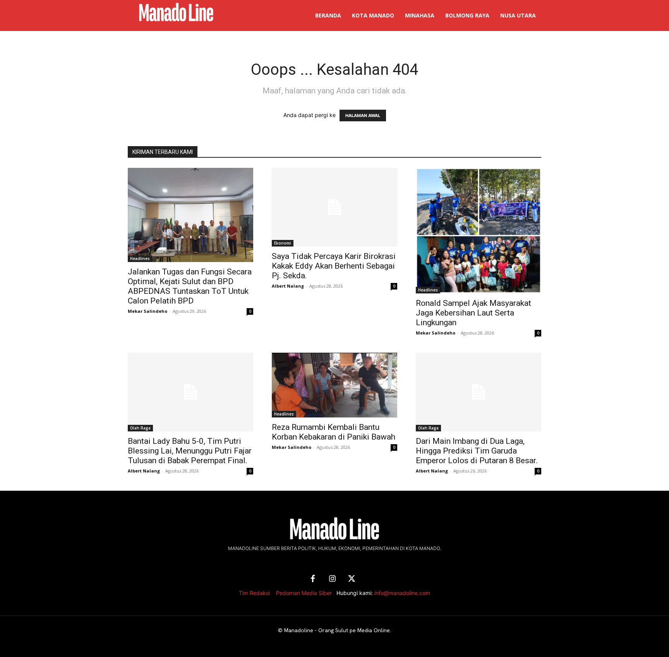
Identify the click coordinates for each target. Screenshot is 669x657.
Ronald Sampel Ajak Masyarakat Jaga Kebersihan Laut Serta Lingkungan (473, 312)
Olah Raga (140, 428)
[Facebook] (313, 579)
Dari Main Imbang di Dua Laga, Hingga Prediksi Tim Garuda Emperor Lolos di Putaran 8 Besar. (477, 450)
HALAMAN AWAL (362, 115)
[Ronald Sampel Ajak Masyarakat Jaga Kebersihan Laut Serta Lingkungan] (478, 230)
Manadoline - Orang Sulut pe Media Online (337, 630)
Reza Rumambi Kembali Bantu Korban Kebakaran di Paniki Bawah (333, 431)
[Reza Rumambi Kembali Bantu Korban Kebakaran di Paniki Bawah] (334, 385)
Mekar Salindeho (147, 311)
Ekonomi (282, 243)
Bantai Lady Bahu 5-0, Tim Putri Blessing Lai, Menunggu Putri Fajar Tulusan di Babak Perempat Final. (190, 450)
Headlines (140, 258)
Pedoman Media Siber (304, 593)
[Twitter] (351, 579)
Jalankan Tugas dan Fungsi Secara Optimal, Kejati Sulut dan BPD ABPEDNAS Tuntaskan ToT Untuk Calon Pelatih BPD (190, 286)
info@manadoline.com (402, 593)
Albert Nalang (288, 286)
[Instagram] (332, 579)
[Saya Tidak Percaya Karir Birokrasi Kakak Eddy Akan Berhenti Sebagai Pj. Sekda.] (334, 207)
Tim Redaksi (254, 593)
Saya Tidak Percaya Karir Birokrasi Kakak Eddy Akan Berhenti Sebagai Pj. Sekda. (334, 266)
